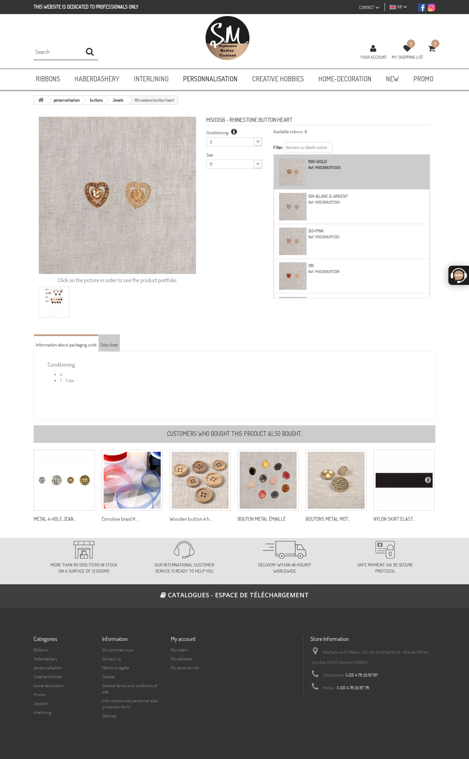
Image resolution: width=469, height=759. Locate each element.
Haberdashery (45, 659)
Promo (40, 694)
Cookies (108, 676)
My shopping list (407, 57)
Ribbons (41, 650)
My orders (179, 650)
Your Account (373, 57)
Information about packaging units (66, 344)
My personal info (185, 667)
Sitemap (109, 715)
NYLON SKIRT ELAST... (395, 519)
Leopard (41, 703)
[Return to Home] (40, 100)
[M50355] (268, 480)
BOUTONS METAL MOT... (328, 519)
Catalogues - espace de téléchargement (237, 595)
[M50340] (336, 480)
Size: (210, 155)
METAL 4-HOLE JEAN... (55, 519)
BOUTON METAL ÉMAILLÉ (262, 519)
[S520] (404, 480)
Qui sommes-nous (118, 650)
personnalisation (48, 667)
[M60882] (200, 480)
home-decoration (49, 685)
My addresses (181, 659)
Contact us (111, 659)
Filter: (278, 147)
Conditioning (217, 132)
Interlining (43, 712)
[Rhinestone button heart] (54, 302)
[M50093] (64, 480)
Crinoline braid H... (120, 519)
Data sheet (109, 344)
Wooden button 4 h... (191, 519)
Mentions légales (115, 667)
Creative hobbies (48, 676)
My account (183, 638)
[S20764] (132, 480)
